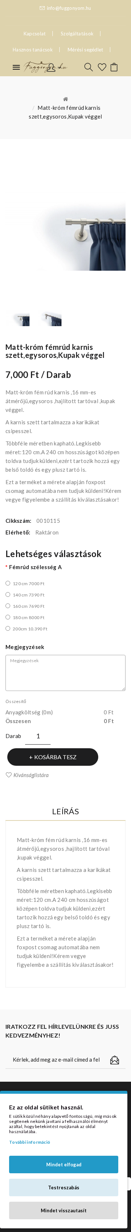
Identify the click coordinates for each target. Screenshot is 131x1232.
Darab (13, 736)
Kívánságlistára (31, 775)
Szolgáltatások (77, 33)
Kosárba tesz (55, 756)
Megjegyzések (24, 647)
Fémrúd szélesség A (35, 567)
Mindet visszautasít (64, 1210)
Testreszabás (63, 1187)
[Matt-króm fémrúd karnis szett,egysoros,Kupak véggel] (17, 318)
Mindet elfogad (64, 1164)
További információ (29, 1142)
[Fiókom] (54, 67)
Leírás (65, 811)
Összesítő (16, 701)
